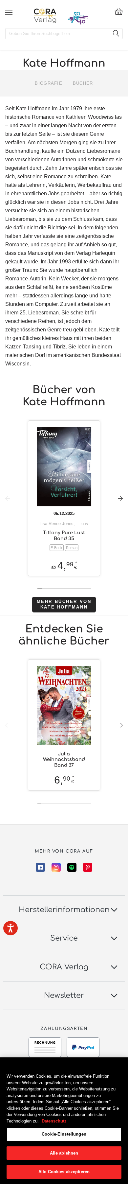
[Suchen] (115, 33)
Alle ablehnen (64, 1153)
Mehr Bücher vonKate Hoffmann (64, 604)
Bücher (83, 83)
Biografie (48, 83)
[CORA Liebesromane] (45, 16)
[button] (120, 498)
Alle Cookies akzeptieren (64, 1171)
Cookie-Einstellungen (64, 1134)
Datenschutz (54, 1121)
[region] (64, 1120)
